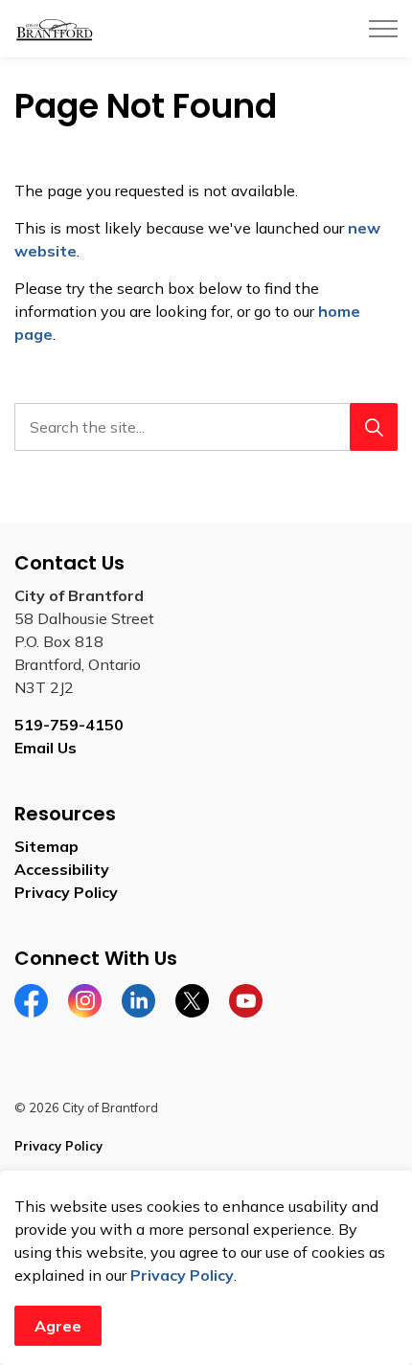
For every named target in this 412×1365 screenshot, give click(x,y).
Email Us (45, 747)
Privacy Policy (182, 1275)
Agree (57, 1325)
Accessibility (61, 869)
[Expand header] (383, 28)
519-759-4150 (69, 724)
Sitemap (46, 846)
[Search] (374, 427)
